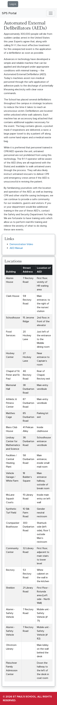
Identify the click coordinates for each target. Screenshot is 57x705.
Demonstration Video (21, 244)
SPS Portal (9, 13)
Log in (13, 4)
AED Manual (16, 248)
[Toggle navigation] (50, 13)
